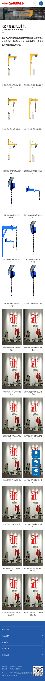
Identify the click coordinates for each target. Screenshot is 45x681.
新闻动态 (5, 642)
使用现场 (5, 648)
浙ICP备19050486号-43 (17, 669)
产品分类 (5, 636)
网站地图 (4, 666)
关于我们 (5, 629)
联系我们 (5, 655)
